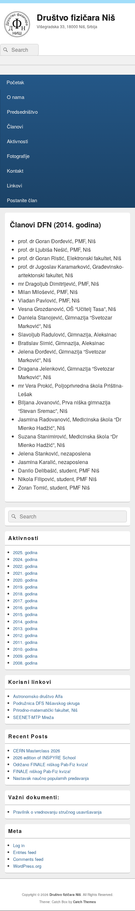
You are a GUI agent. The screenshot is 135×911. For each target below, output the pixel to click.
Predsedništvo (22, 111)
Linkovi (14, 185)
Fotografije (18, 155)
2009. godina (25, 656)
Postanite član (22, 200)
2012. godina (25, 635)
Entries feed (24, 852)
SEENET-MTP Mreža (33, 717)
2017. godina (25, 600)
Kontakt (15, 170)
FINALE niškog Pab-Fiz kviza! (42, 771)
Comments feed (28, 859)
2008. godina (25, 663)
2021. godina (25, 573)
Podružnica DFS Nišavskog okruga (46, 703)
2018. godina (25, 594)
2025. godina (25, 552)
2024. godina (25, 559)
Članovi (15, 126)
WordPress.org (27, 866)
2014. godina (25, 621)
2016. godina (25, 607)
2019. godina (25, 587)
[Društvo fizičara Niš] (17, 35)
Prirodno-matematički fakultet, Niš (45, 710)
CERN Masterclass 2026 (36, 750)
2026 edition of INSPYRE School (44, 757)
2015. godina (25, 614)
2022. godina (25, 566)
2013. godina (25, 628)
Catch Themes (84, 902)
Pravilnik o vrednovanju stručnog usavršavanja (57, 812)
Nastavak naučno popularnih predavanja (51, 778)
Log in (19, 845)
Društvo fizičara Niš (76, 17)
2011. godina (25, 642)
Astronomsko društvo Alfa (38, 696)
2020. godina (25, 580)
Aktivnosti (17, 141)
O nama (15, 96)
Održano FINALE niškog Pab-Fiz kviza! (50, 764)
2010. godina (25, 649)
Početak (15, 82)
